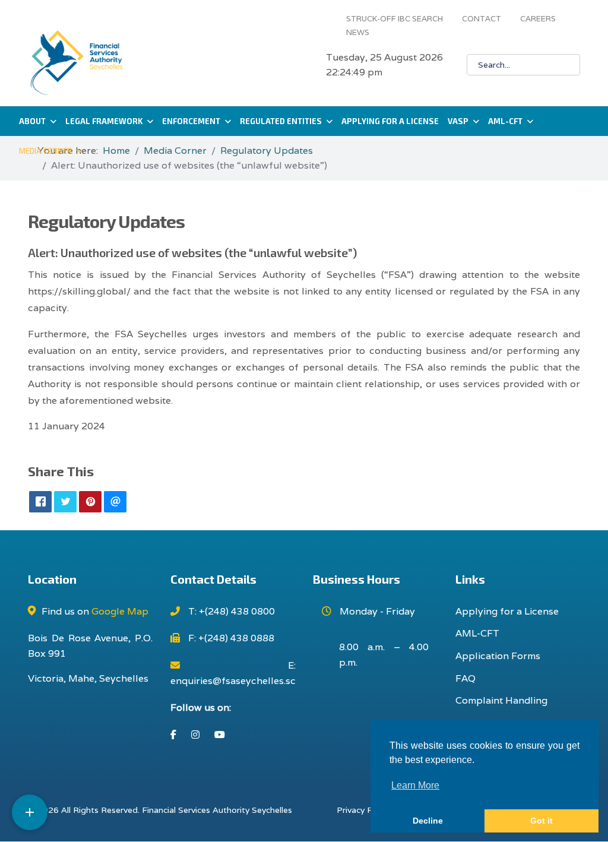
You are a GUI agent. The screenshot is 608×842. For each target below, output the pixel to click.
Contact (481, 19)
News (357, 32)
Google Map (119, 611)
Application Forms (497, 656)
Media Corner (45, 151)
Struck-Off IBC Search (394, 19)
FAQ (465, 678)
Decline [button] (428, 820)
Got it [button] (541, 820)
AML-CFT (505, 121)
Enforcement (191, 121)
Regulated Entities (281, 121)
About (32, 121)
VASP (458, 121)
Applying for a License (390, 121)
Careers (538, 19)
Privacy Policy (363, 810)
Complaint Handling (501, 700)
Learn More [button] (415, 785)
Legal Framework (103, 121)
